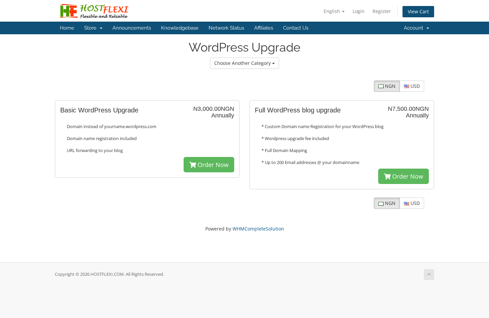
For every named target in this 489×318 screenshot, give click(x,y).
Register (382, 11)
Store (91, 28)
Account (415, 28)
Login (359, 11)
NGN (390, 86)
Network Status (226, 28)
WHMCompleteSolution (258, 229)
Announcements (131, 28)
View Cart (418, 11)
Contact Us (295, 28)
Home (67, 28)
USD (414, 86)
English (332, 11)
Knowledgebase (180, 28)
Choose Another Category (243, 63)
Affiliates (263, 28)
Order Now (212, 165)
